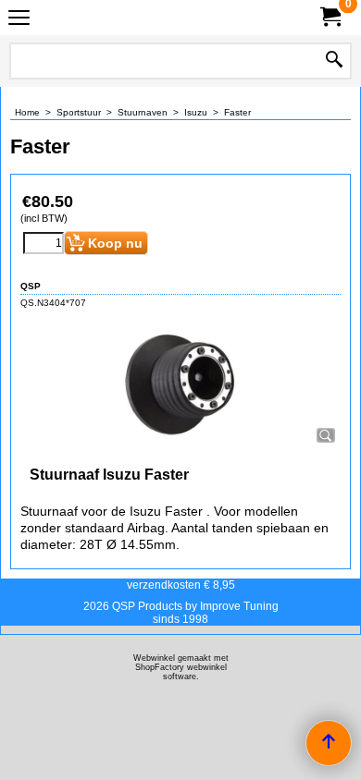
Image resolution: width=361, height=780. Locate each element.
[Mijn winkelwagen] (329, 17)
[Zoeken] (334, 61)
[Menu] (19, 19)
